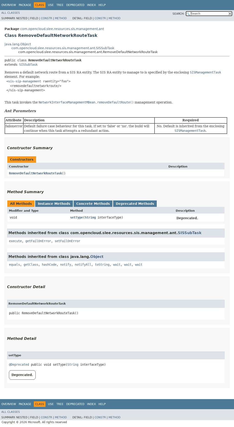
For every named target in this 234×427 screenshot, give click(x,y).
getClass (31, 264)
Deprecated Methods (135, 203)
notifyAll (83, 264)
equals (14, 264)
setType (76, 217)
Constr (46, 18)
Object (97, 256)
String (90, 217)
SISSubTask (28, 64)
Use (51, 5)
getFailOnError (38, 241)
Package (25, 5)
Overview (8, 5)
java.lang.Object (18, 44)
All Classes (10, 12)
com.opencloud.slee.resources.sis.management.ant (62, 29)
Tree (60, 5)
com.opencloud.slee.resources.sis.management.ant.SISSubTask (62, 48)
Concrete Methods (93, 203)
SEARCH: (178, 13)
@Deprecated (19, 364)
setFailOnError (67, 241)
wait (116, 264)
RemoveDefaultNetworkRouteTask (35, 173)
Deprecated (75, 5)
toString (102, 264)
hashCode (49, 264)
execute (15, 241)
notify (65, 264)
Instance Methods (54, 203)
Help (102, 5)
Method (61, 18)
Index (91, 5)
